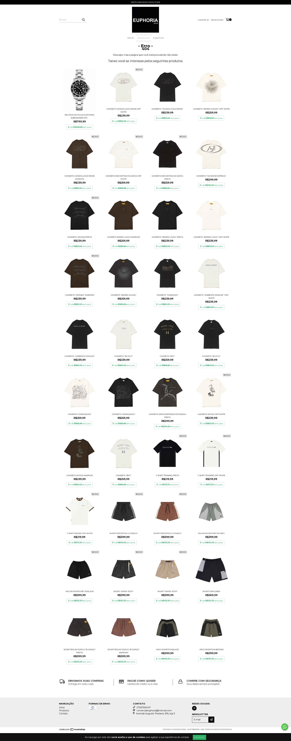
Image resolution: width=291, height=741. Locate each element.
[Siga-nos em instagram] (194, 708)
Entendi (199, 737)
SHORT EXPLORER (211, 591)
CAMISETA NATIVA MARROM (79, 475)
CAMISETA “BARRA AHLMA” (123, 295)
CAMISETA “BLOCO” (123, 356)
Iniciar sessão (217, 20)
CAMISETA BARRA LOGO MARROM (123, 237)
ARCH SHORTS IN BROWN (211, 649)
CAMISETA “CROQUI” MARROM (79, 295)
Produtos (143, 38)
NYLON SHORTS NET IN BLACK (80, 591)
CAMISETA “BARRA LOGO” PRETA (167, 237)
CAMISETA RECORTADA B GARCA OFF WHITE (123, 177)
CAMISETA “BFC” (167, 356)
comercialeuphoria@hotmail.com (154, 710)
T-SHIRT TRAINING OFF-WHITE (211, 475)
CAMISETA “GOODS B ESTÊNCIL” (211, 176)
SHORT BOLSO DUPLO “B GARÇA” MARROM (124, 651)
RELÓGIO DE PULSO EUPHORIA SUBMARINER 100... (79, 116)
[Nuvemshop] (72, 730)
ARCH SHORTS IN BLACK (167, 649)
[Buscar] (83, 19)
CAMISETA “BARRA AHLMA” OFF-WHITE (211, 109)
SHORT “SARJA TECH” (124, 591)
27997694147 (144, 707)
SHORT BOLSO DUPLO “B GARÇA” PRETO (80, 651)
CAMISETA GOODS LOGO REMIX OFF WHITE (123, 110)
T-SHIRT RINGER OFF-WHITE (80, 533)
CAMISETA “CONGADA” (167, 295)
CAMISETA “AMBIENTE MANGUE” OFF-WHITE (211, 296)
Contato (158, 38)
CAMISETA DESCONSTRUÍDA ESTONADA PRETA (167, 415)
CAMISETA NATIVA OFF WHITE (211, 414)
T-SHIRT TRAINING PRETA (167, 475)
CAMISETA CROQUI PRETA (79, 237)
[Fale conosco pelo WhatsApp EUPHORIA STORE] (284, 726)
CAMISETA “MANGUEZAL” (79, 414)
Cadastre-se (203, 20)
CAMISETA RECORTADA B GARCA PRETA (167, 177)
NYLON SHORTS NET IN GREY (211, 533)
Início (130, 38)
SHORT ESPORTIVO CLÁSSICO (123, 533)
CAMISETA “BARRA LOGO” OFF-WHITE (211, 237)
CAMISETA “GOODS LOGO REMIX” (167, 109)
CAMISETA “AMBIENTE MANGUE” (80, 356)
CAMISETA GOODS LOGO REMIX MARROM (80, 177)
